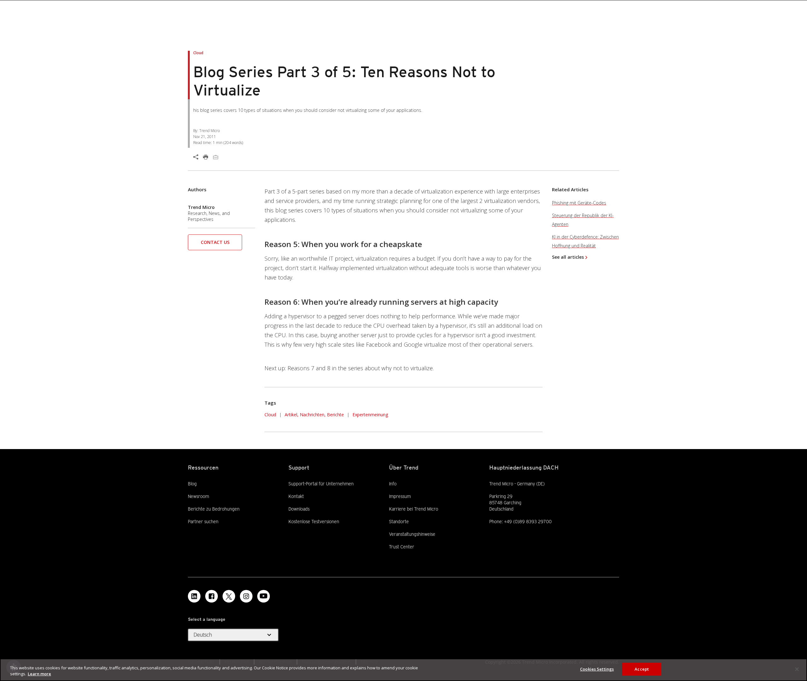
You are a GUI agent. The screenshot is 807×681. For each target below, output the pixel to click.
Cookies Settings (597, 669)
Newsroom (198, 496)
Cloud (270, 415)
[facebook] (211, 596)
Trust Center (401, 546)
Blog (192, 483)
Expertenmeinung (370, 415)
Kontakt (296, 496)
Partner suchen (203, 521)
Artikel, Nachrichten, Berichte (314, 415)
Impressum (400, 496)
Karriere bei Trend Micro (413, 508)
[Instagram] (246, 596)
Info (393, 483)
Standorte (399, 521)
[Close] (797, 669)
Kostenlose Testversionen (313, 521)
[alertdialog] (403, 670)
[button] (215, 244)
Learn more (39, 674)
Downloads (299, 508)
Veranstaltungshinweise (412, 534)
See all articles (568, 257)
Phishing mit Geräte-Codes (579, 203)
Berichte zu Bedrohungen (214, 508)
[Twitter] (229, 596)
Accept (642, 669)
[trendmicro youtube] (263, 596)
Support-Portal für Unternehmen (321, 483)
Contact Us (215, 242)
